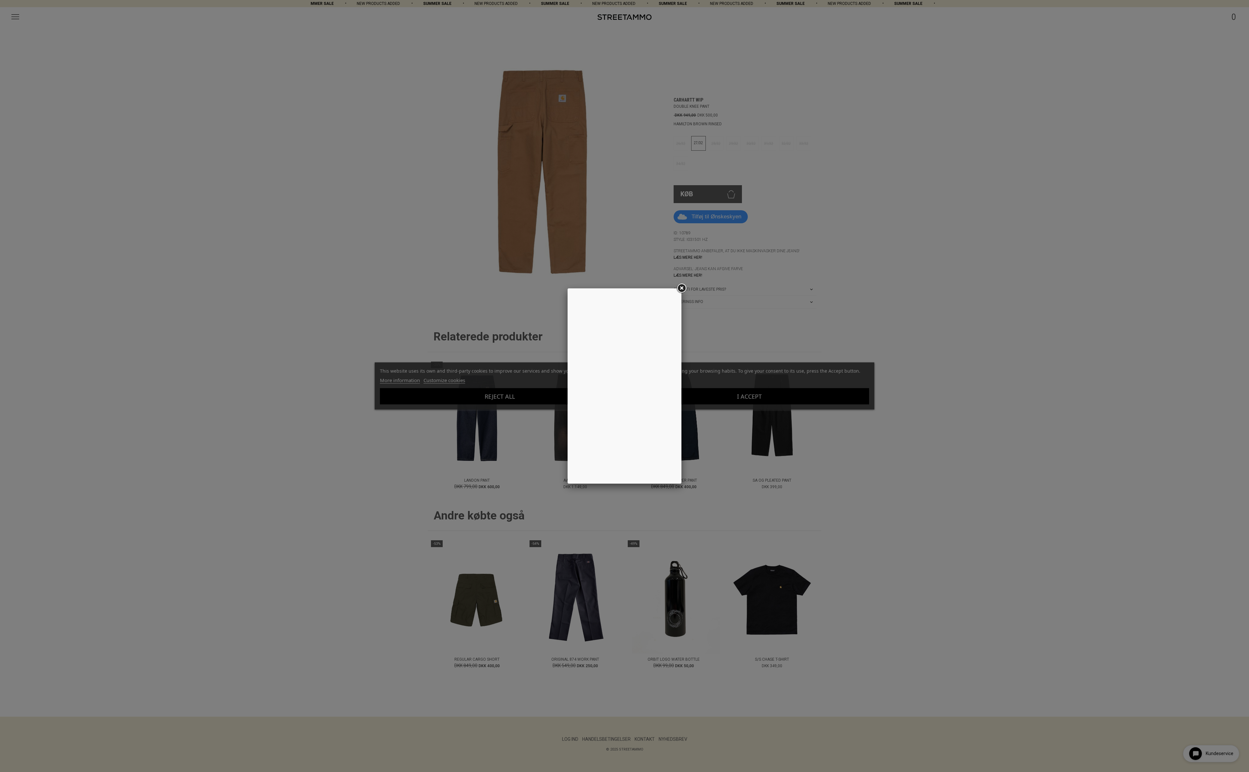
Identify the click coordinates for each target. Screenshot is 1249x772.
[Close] (681, 288)
